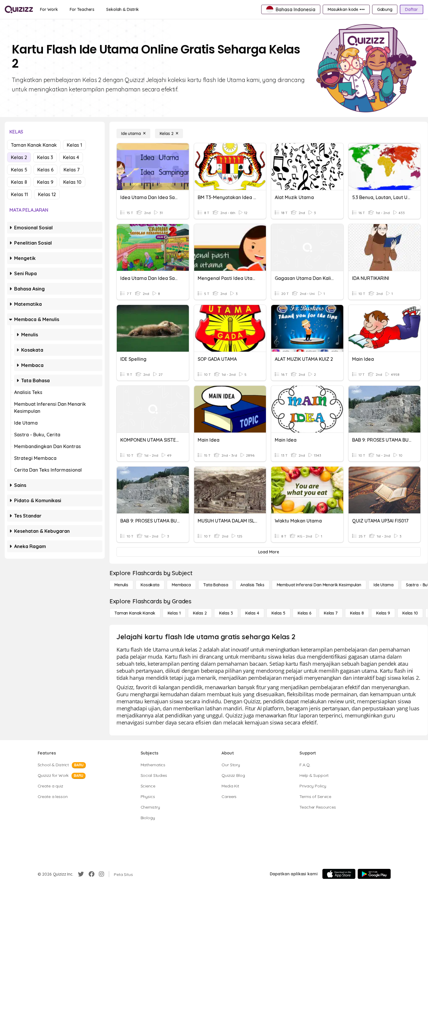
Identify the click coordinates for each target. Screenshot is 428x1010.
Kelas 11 (19, 194)
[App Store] (338, 874)
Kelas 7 (72, 170)
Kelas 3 (45, 157)
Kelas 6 (45, 170)
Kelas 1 (74, 145)
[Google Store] (374, 874)
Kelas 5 (19, 170)
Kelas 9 (45, 182)
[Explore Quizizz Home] (19, 9)
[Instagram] (101, 874)
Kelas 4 (71, 157)
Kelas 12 (47, 194)
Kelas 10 (72, 182)
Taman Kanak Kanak (34, 145)
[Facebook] (91, 874)
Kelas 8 (19, 182)
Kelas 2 (19, 157)
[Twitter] (81, 874)
